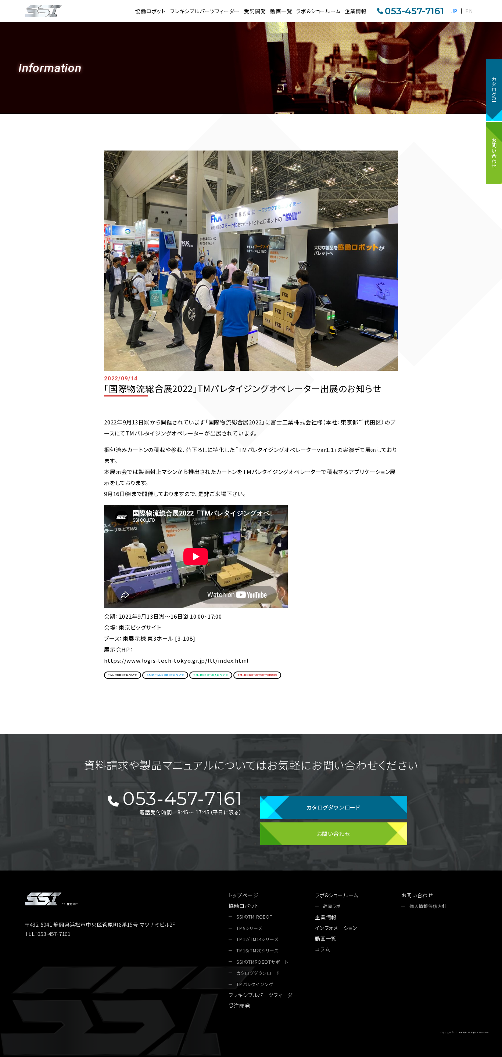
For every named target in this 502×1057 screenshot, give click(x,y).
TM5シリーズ (249, 928)
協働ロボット (150, 11)
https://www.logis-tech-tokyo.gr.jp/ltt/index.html (176, 660)
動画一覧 (281, 11)
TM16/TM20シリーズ (257, 950)
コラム (322, 949)
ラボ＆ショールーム (318, 11)
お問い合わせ (493, 153)
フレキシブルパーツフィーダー (205, 11)
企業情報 (355, 11)
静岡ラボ (332, 906)
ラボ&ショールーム (336, 895)
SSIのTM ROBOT (254, 917)
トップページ (244, 895)
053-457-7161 (414, 11)
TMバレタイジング (254, 984)
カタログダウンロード (333, 807)
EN (469, 11)
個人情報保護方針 (428, 906)
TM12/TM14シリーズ (257, 939)
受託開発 (255, 11)
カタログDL (493, 90)
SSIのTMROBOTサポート (262, 962)
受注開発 (239, 1005)
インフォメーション (336, 927)
